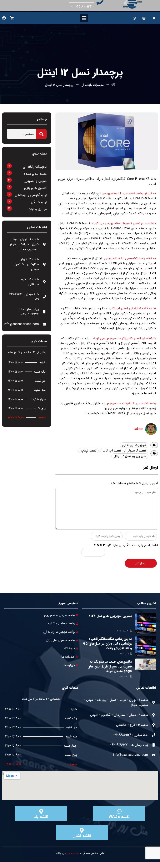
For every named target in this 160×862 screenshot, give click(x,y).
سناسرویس (72, 853)
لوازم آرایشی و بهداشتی (31, 195)
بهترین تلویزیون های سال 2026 (110, 616)
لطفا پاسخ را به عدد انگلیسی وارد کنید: (131, 545)
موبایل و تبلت (37, 209)
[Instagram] (144, 18)
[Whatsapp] (134, 18)
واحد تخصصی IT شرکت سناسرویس (131, 403)
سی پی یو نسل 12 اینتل (130, 456)
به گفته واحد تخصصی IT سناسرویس (130, 258)
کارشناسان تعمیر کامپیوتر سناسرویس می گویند (124, 338)
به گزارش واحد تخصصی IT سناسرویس (129, 193)
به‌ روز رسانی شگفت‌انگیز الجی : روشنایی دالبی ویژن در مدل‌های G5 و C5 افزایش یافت (107, 643)
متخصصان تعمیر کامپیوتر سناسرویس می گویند (123, 223)
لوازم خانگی (39, 202)
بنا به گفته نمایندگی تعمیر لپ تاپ (132, 308)
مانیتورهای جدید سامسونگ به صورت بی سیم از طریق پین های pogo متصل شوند (110, 666)
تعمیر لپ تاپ (111, 450)
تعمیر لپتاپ (88, 450)
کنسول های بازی (35, 188)
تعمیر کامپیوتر (136, 450)
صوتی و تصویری (35, 180)
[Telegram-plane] (153, 18)
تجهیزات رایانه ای (92, 84)
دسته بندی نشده (35, 173)
